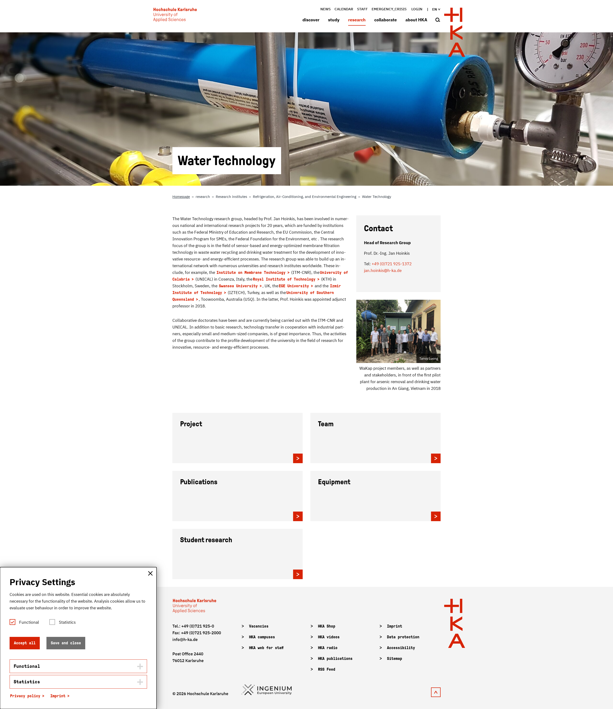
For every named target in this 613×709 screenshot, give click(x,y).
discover (310, 20)
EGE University (294, 286)
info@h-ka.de (185, 639)
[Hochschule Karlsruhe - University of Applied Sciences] (175, 16)
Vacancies (258, 626)
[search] (438, 20)
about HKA (416, 20)
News (325, 9)
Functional (29, 622)
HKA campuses (262, 637)
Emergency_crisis (389, 9)
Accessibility (401, 648)
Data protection (403, 637)
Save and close (66, 643)
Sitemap (394, 658)
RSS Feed (326, 669)
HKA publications (335, 658)
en (434, 9)
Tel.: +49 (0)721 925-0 (193, 626)
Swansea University (238, 286)
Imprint (394, 626)
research (357, 20)
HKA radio (327, 648)
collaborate (385, 20)
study (334, 20)
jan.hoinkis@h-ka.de (383, 270)
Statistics (67, 622)
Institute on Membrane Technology (250, 272)
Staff (362, 9)
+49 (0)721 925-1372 (392, 263)
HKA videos (329, 637)
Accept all (24, 643)
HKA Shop (326, 626)
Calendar (344, 9)
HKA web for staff (266, 648)
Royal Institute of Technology (284, 279)
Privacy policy (25, 696)
